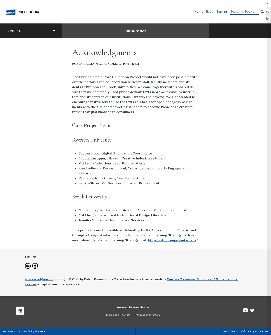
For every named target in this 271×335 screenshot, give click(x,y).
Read (209, 11)
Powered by (133, 307)
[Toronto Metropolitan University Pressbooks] (24, 11)
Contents (14, 31)
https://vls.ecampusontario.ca (172, 240)
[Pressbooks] (20, 311)
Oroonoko (135, 31)
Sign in (221, 11)
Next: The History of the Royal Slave (243, 331)
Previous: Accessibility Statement (27, 331)
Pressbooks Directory (147, 315)
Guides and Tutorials (118, 315)
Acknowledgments (39, 279)
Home (198, 11)
